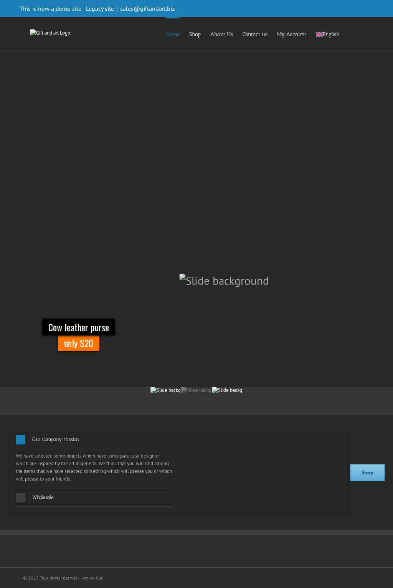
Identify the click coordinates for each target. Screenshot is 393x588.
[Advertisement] (196, 108)
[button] (94, 439)
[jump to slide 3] (227, 396)
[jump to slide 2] (196, 396)
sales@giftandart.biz (147, 8)
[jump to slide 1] (165, 396)
